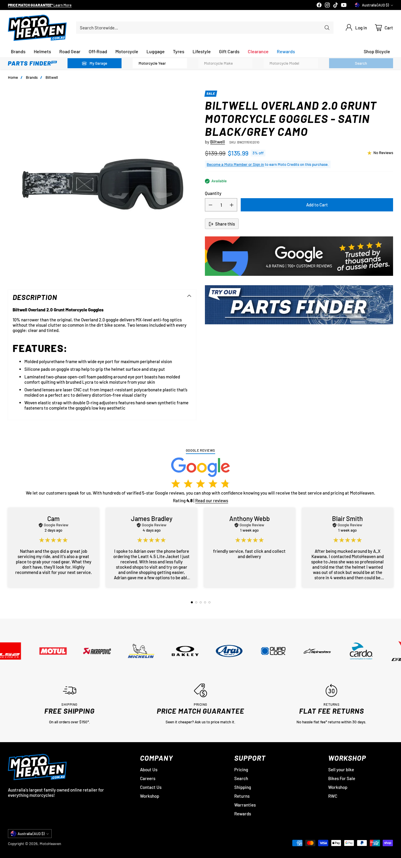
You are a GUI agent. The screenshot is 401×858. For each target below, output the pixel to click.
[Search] (327, 27)
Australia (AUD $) (375, 5)
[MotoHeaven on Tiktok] (335, 5)
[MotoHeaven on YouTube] (344, 5)
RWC (332, 796)
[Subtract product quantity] (210, 205)
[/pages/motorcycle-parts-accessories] (299, 305)
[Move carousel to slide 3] (201, 602)
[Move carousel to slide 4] (205, 602)
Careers (147, 778)
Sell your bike (341, 769)
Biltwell (52, 77)
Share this (225, 224)
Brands (32, 77)
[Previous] (9, 547)
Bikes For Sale (341, 778)
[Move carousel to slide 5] (209, 602)
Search (241, 778)
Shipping (242, 787)
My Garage (98, 63)
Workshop (149, 796)
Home (13, 77)
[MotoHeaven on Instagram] (327, 5)
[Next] (391, 547)
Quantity (213, 193)
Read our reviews (211, 500)
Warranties (245, 804)
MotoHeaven (50, 843)
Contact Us (150, 787)
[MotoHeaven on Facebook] (319, 5)
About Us (148, 769)
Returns (242, 796)
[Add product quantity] (231, 205)
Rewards (242, 813)
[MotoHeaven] (37, 28)
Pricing (241, 769)
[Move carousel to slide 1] (192, 602)
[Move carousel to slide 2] (196, 602)
